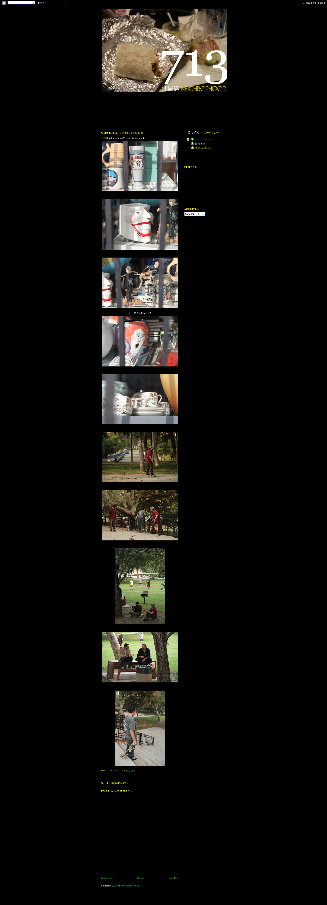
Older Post (173, 878)
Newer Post (107, 878)
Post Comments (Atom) (127, 885)
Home (140, 878)
